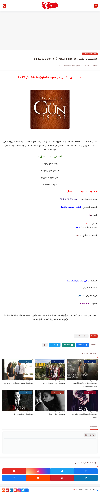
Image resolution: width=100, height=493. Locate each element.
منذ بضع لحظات (91, 381)
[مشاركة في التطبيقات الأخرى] (45, 345)
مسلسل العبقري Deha (23, 414)
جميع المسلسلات (90, 54)
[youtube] (14, 471)
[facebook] (86, 471)
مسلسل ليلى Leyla (57, 414)
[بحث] (4, 6)
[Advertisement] (50, 31)
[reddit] (38, 478)
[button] (82, 345)
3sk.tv (75, 490)
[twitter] (62, 471)
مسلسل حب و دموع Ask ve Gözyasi (18, 383)
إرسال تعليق (89, 435)
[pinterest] (62, 478)
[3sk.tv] (50, 5)
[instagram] (38, 471)
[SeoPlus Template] (96, 489)
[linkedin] (86, 478)
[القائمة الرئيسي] (96, 6)
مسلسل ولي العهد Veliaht (54, 383)
